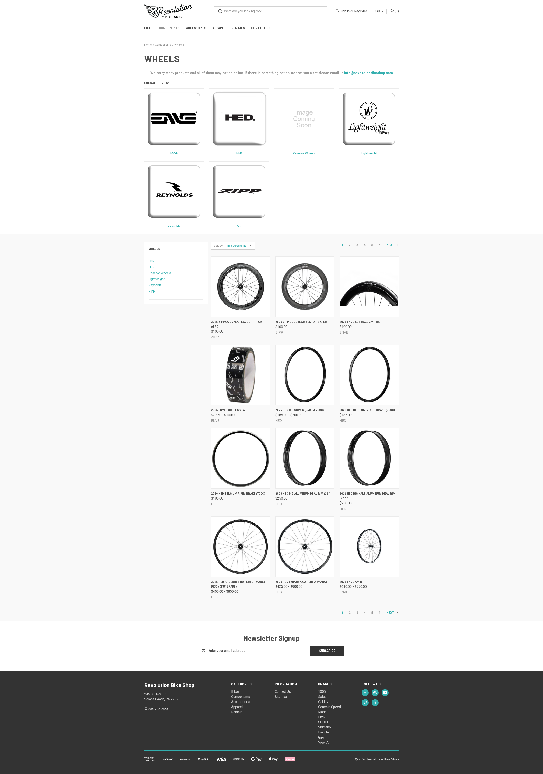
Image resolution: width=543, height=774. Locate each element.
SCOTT (323, 722)
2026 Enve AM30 (351, 582)
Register (360, 11)
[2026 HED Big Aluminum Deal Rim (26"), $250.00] (305, 458)
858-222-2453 (158, 709)
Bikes (148, 28)
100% (322, 692)
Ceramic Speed (329, 707)
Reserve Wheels (160, 273)
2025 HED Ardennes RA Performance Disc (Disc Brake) (238, 584)
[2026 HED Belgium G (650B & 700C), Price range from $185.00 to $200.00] (305, 375)
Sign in (345, 11)
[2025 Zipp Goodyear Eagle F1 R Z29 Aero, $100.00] (240, 286)
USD (377, 11)
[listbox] (240, 245)
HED (151, 267)
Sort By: (218, 245)
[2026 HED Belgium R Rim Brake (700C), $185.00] (240, 458)
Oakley (323, 702)
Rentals (238, 28)
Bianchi (323, 732)
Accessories (196, 28)
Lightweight (157, 279)
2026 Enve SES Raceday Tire (360, 322)
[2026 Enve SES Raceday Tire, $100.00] (369, 286)
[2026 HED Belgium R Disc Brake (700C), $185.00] (369, 375)
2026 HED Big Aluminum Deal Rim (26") (302, 493)
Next (390, 245)
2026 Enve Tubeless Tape (229, 410)
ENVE (152, 261)
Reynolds (155, 285)
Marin (322, 712)
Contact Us (260, 28)
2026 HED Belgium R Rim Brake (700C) (238, 493)
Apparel (219, 28)
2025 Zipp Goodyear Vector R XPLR (301, 322)
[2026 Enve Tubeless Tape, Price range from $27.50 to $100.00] (240, 375)
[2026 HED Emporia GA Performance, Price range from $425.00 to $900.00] (305, 546)
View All (324, 742)
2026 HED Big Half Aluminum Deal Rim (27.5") (367, 496)
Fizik (321, 717)
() (396, 11)
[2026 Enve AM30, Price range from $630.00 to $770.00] (369, 546)
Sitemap (281, 697)
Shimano (324, 727)
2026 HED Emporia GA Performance (301, 582)
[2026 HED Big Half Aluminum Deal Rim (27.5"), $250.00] (369, 458)
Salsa (322, 697)
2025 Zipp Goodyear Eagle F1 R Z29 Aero (237, 324)
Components (169, 28)
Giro (321, 737)
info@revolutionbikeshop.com (368, 73)
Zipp (152, 291)
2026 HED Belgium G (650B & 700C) (299, 410)
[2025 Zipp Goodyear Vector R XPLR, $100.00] (305, 286)
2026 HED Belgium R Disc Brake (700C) (367, 410)
